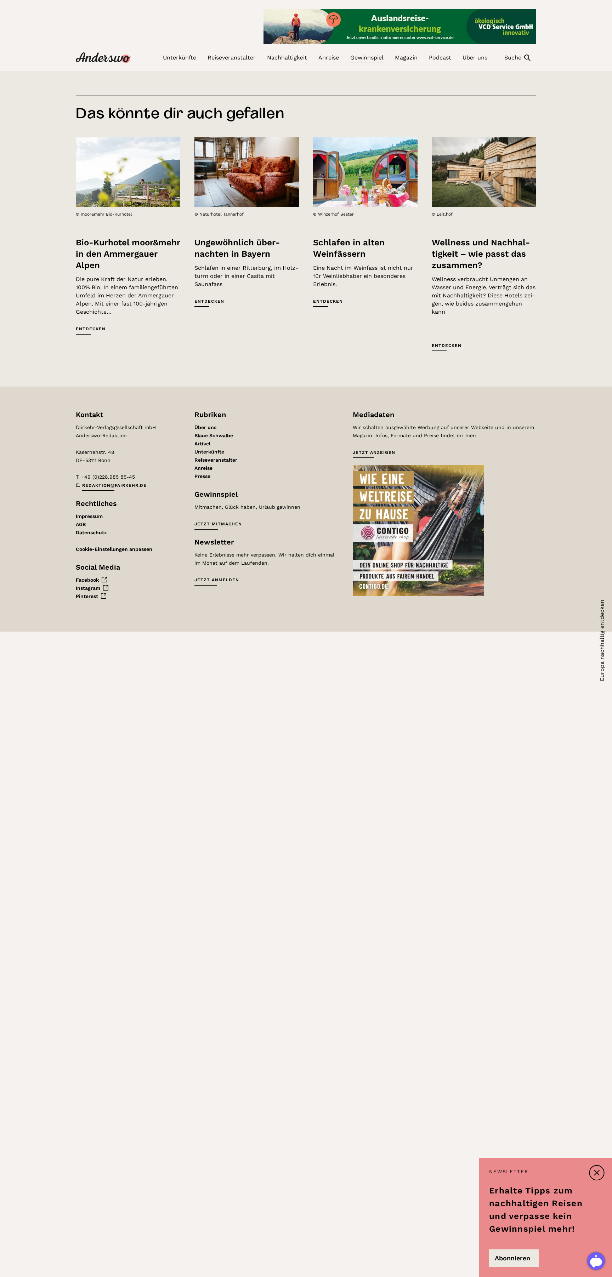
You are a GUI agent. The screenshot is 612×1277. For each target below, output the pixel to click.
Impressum (89, 516)
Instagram (88, 588)
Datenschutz (91, 532)
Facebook (87, 580)
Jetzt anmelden (216, 579)
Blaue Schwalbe (213, 435)
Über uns (205, 427)
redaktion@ (114, 485)
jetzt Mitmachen (218, 523)
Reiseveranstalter (215, 460)
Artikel (202, 443)
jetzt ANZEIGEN (374, 452)
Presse (202, 476)
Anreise (203, 468)
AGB (81, 524)
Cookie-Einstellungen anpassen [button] (114, 549)
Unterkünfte (209, 452)
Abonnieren (512, 1258)
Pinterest (87, 596)
